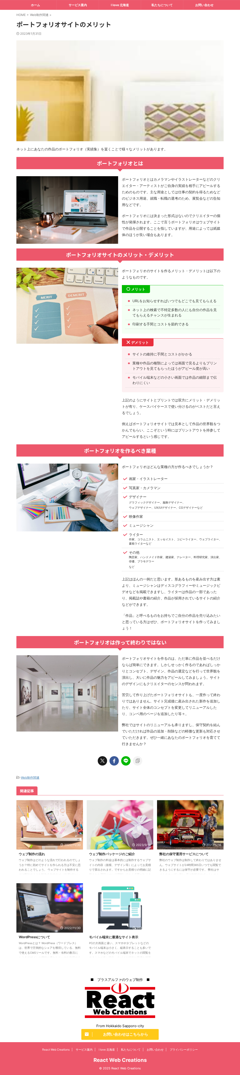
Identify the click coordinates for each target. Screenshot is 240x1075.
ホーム (35, 5)
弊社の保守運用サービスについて (184, 854)
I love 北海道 (120, 5)
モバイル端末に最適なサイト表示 (113, 937)
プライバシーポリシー (184, 1049)
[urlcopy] (137, 761)
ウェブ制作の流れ (32, 854)
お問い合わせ (204, 5)
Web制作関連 (30, 777)
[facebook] (114, 761)
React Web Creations (56, 1049)
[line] (126, 761)
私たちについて (162, 5)
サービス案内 (78, 5)
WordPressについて (34, 937)
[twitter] (102, 761)
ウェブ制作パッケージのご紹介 (112, 854)
